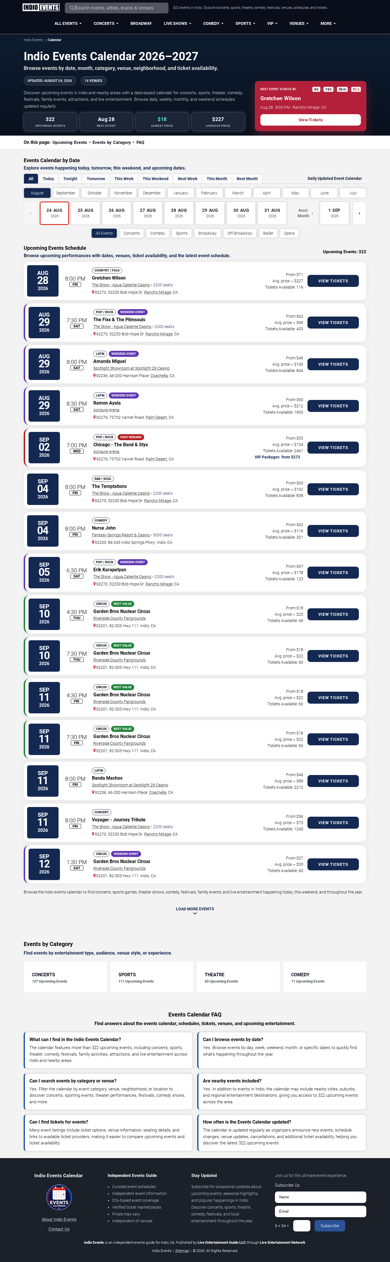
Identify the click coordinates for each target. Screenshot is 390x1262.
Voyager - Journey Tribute (119, 819)
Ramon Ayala (107, 403)
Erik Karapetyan (109, 569)
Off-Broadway (240, 233)
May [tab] (295, 193)
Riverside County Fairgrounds (119, 618)
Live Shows (175, 23)
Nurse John (104, 528)
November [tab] (123, 193)
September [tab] (65, 193)
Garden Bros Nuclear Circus (121, 611)
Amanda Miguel (109, 361)
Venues (297, 23)
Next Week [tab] (187, 178)
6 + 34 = (282, 1225)
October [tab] (95, 193)
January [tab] (180, 193)
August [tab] (37, 193)
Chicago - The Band (113, 444)
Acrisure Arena (106, 410)
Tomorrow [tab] (96, 178)
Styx (143, 444)
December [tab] (152, 193)
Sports (243, 23)
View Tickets (311, 120)
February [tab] (209, 193)
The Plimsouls (130, 319)
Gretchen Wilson (109, 278)
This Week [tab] (123, 178)
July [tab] (353, 193)
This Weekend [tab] (155, 178)
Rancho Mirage (157, 292)
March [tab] (238, 193)
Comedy (211, 23)
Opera (289, 233)
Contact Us (59, 1229)
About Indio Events (59, 1219)
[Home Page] (41, 7)
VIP (270, 23)
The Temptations (109, 486)
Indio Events (33, 40)
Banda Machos (107, 778)
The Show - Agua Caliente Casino (121, 285)
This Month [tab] (217, 178)
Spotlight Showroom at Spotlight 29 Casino (131, 368)
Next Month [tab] (247, 178)
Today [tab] (48, 178)
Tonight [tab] (70, 178)
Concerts (104, 23)
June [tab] (324, 193)
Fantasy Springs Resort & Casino (121, 535)
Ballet (268, 233)
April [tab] (267, 193)
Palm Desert (156, 417)
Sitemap (182, 1251)
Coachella (159, 375)
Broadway (141, 23)
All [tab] (31, 178)
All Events (66, 23)
